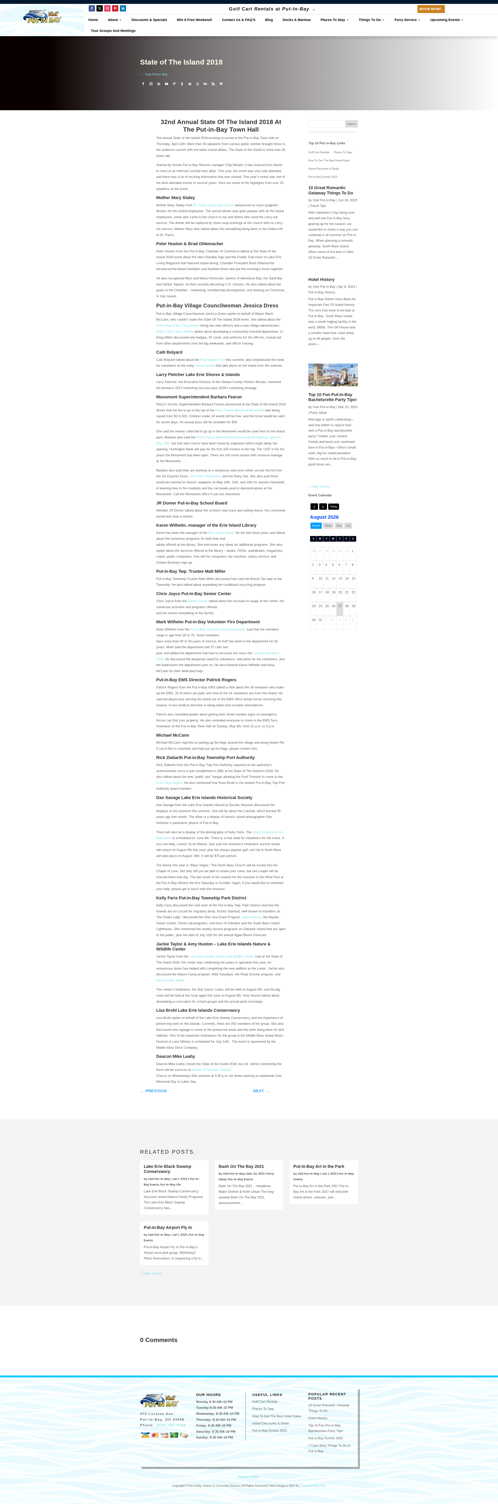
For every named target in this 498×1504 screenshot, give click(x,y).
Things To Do (370, 19)
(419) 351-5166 (171, 1425)
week (328, 525)
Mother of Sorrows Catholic (211, 1070)
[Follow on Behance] (205, 84)
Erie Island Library (221, 533)
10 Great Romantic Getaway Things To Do (330, 190)
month (316, 525)
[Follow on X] (99, 8)
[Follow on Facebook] (92, 8)
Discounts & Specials (149, 19)
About (113, 19)
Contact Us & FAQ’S (238, 19)
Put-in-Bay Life (170, 1185)
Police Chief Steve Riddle (174, 331)
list (348, 525)
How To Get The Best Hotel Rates (329, 160)
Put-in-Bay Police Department (177, 325)
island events (205, 365)
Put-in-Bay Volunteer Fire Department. (218, 629)
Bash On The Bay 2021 (241, 1166)
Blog (269, 19)
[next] (323, 506)
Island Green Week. (170, 980)
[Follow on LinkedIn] (123, 8)
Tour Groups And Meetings (113, 30)
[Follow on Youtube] (166, 84)
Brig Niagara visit (212, 360)
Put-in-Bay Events (240, 1179)
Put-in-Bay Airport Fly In (168, 1227)
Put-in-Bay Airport (169, 783)
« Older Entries (319, 486)
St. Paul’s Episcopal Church (213, 205)
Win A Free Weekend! (194, 19)
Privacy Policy (248, 1477)
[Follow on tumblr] (182, 84)
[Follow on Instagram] (107, 8)
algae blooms (251, 917)
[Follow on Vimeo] (221, 84)
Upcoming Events (445, 19)
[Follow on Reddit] (190, 84)
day (339, 525)
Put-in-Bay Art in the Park (318, 1166)
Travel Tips (318, 206)
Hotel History (321, 279)
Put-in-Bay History (321, 292)
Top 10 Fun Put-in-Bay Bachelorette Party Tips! (332, 397)
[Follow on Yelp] (198, 84)
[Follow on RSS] (213, 84)
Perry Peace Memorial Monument (239, 410)
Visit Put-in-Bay (156, 74)
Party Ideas (318, 412)
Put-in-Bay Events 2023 (322, 176)
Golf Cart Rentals (319, 152)
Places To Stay (333, 19)
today (333, 506)
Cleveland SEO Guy (313, 1485)
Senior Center (198, 601)
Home (93, 19)
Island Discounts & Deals (323, 168)
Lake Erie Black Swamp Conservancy (167, 1169)
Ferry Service (406, 19)
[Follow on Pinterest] (115, 8)
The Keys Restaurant (205, 476)
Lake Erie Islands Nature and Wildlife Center (221, 956)
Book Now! (430, 8)
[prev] (314, 506)
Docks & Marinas (297, 19)
